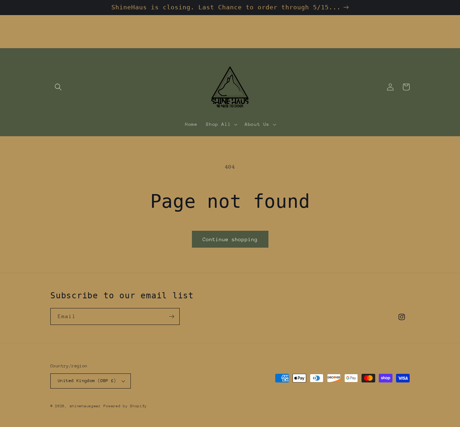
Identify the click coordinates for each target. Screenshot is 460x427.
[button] (58, 87)
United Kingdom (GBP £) (87, 380)
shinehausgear (85, 406)
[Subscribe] (171, 316)
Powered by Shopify (125, 406)
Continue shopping (230, 239)
